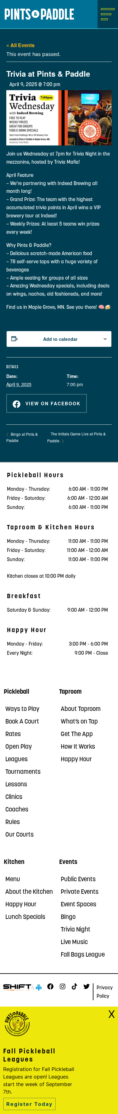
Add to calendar (60, 339)
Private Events (79, 892)
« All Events (20, 45)
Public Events (78, 879)
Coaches (16, 810)
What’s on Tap (79, 722)
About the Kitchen (29, 892)
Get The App (77, 734)
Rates (13, 734)
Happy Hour (76, 759)
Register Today (29, 1104)
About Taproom (81, 709)
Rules (12, 822)
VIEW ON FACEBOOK (52, 403)
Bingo (68, 917)
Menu (12, 879)
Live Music (74, 942)
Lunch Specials (25, 917)
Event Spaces (78, 905)
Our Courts (19, 835)
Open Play (18, 747)
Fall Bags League (83, 955)
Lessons (16, 785)
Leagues (16, 759)
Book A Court (22, 722)
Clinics (13, 797)
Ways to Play (22, 709)
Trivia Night (75, 930)
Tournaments (23, 772)
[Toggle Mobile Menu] (108, 14)
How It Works (78, 747)
